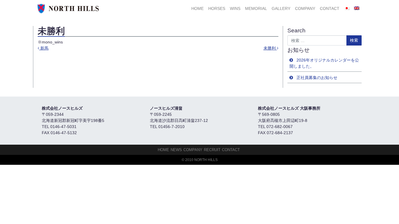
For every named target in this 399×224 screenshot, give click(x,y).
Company (305, 8)
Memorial (256, 8)
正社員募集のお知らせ (316, 77)
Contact (329, 8)
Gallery (281, 8)
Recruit (212, 150)
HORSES (216, 8)
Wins (235, 8)
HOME (197, 8)
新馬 (43, 48)
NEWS (176, 150)
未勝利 (270, 48)
